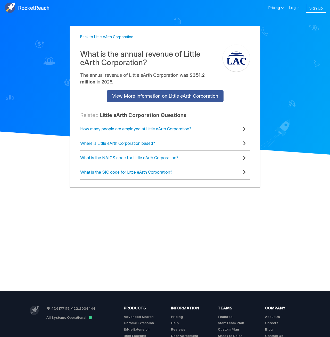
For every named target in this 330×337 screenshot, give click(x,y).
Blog (269, 329)
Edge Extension (137, 329)
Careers (271, 323)
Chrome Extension (139, 323)
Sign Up (316, 8)
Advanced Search (139, 317)
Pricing (177, 317)
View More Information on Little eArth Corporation (165, 96)
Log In (294, 7)
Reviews (178, 329)
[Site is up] (69, 317)
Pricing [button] (274, 7)
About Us (272, 317)
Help (175, 323)
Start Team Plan (231, 323)
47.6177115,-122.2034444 (73, 308)
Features (225, 317)
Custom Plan (228, 329)
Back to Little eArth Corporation (106, 37)
